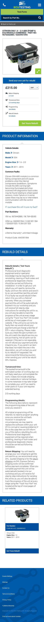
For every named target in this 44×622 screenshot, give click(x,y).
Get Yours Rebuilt (30, 123)
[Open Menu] (39, 5)
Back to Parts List (8, 24)
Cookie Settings (7, 576)
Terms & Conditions (8, 594)
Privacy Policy (6, 600)
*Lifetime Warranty (8, 606)
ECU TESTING (22, 6)
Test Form (22, 12)
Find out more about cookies (11, 616)
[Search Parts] (39, 18)
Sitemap (5, 582)
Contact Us (5, 588)
